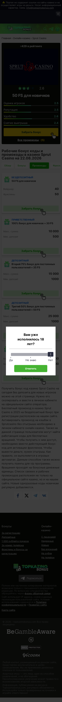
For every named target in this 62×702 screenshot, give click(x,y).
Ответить (30, 368)
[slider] (50, 354)
